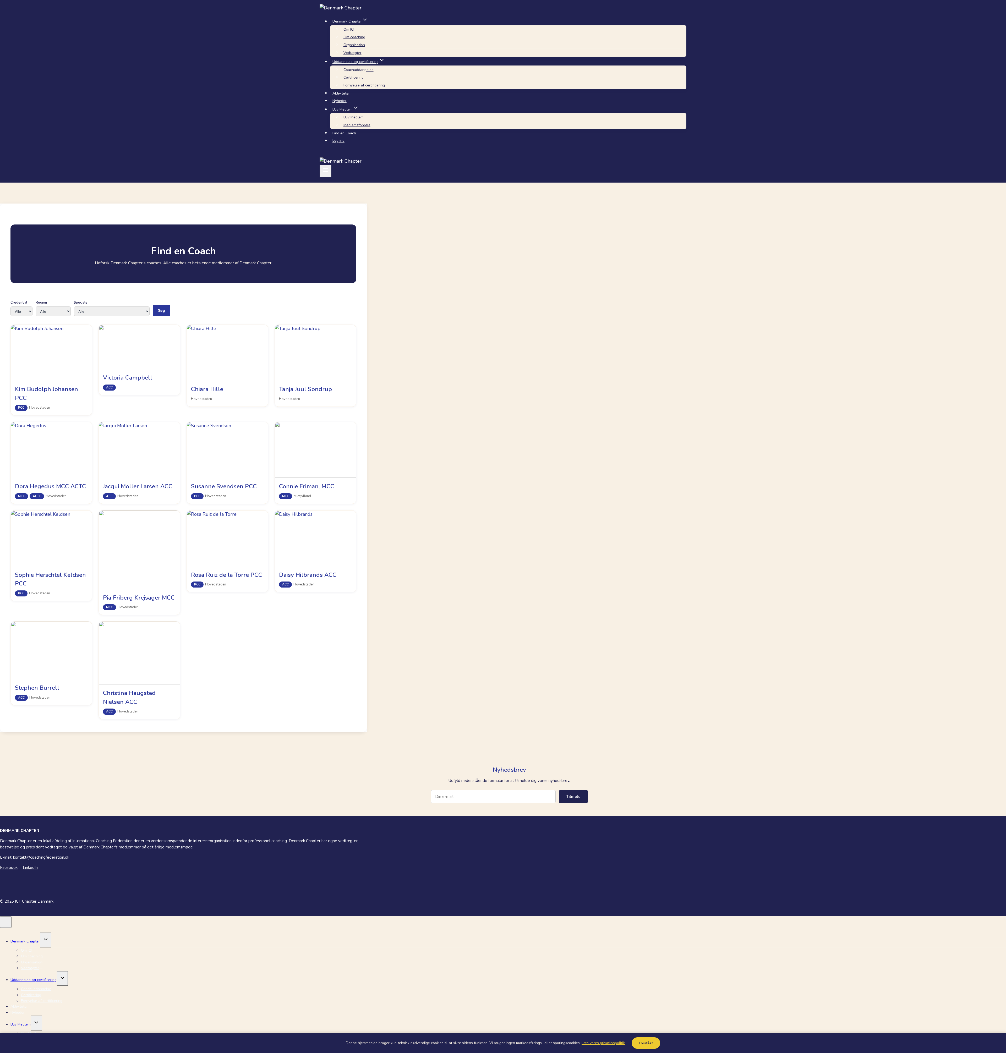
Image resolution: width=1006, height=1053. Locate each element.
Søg (161, 310)
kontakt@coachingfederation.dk (41, 857)
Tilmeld (573, 796)
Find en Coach (344, 133)
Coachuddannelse (358, 69)
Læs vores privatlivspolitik (603, 1042)
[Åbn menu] (325, 171)
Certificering (353, 77)
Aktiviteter (341, 93)
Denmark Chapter (25, 941)
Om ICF (349, 29)
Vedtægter (352, 52)
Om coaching (354, 37)
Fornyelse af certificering (364, 85)
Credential (18, 302)
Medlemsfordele (356, 125)
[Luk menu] (6, 922)
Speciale (81, 302)
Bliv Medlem (353, 117)
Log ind (338, 140)
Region (41, 302)
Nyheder (339, 100)
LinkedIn (30, 867)
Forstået (646, 1043)
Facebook (9, 867)
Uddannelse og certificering (33, 979)
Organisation (354, 44)
